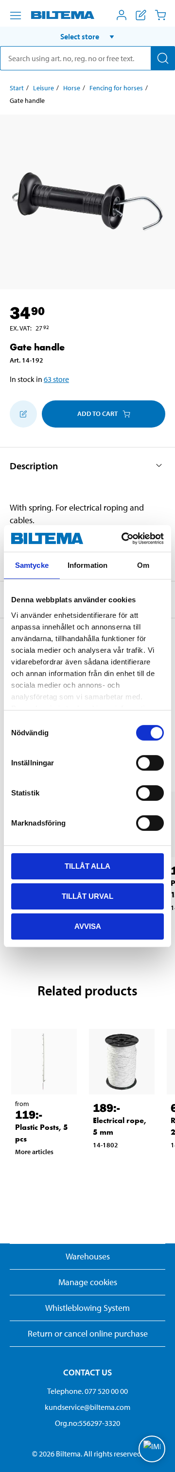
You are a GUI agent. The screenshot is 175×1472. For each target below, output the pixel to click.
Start (17, 87)
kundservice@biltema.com (87, 1407)
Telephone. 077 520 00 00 (87, 1391)
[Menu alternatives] (15, 15)
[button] (87, 36)
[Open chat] (152, 1449)
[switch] (150, 763)
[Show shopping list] (141, 15)
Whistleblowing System (87, 1307)
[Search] (163, 58)
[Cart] (160, 15)
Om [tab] (143, 565)
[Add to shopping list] (23, 414)
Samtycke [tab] (32, 565)
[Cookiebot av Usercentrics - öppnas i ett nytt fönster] (123, 538)
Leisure (43, 87)
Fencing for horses (116, 87)
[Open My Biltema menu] (121, 15)
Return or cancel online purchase (88, 1333)
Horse (71, 87)
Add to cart (97, 413)
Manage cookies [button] (87, 1282)
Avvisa (87, 926)
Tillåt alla (87, 866)
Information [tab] (87, 565)
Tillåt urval (87, 896)
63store (56, 379)
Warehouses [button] (88, 1256)
